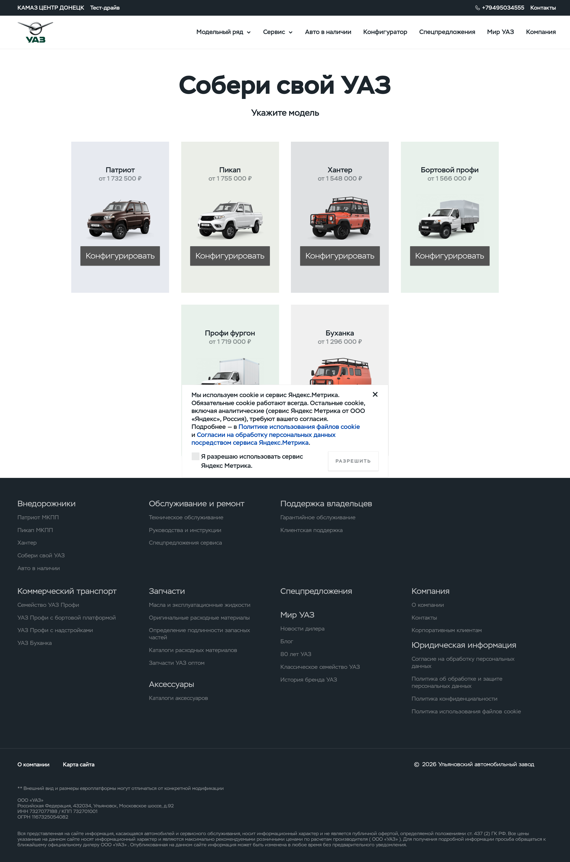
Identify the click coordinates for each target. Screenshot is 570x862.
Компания (541, 32)
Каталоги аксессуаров (178, 698)
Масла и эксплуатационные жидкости (199, 604)
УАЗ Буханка (34, 642)
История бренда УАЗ (308, 679)
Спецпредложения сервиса (185, 542)
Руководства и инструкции (185, 530)
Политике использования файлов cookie (299, 427)
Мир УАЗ (500, 32)
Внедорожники (46, 503)
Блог (286, 641)
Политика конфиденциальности (454, 698)
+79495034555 (503, 7)
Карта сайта (79, 764)
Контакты (543, 7)
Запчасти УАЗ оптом (176, 662)
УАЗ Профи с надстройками (55, 630)
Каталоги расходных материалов (193, 650)
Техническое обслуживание (186, 517)
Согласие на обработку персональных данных (463, 662)
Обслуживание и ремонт (197, 503)
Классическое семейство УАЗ (320, 666)
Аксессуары (171, 684)
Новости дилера (302, 628)
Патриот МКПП (38, 517)
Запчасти (167, 591)
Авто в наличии (328, 32)
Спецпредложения (447, 32)
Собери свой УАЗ (41, 555)
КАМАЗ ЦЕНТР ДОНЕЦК (50, 7)
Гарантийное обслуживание (317, 517)
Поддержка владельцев (326, 503)
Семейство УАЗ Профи (48, 604)
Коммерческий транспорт (67, 591)
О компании (428, 604)
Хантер (27, 542)
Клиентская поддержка (311, 530)
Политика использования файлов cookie (466, 711)
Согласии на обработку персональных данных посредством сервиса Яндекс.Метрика (263, 439)
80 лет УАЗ (295, 654)
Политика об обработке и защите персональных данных (457, 682)
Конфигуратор (385, 32)
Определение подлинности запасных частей (199, 634)
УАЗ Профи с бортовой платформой (66, 617)
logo (45, 32)
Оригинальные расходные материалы (199, 617)
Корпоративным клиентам (447, 630)
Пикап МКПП (35, 530)
